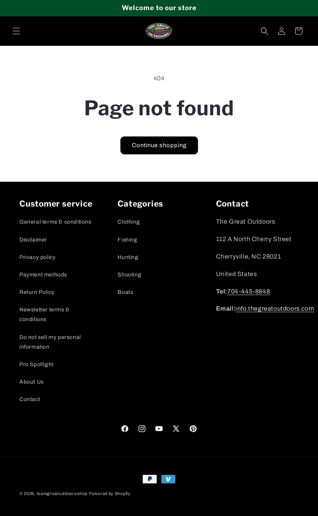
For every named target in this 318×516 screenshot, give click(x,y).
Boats (125, 292)
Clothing (129, 222)
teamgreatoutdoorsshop (62, 493)
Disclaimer (33, 240)
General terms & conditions (55, 222)
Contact (29, 399)
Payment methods (43, 275)
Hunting (128, 257)
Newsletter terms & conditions (44, 314)
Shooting (129, 275)
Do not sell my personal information (50, 342)
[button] (16, 31)
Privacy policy (37, 257)
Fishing (127, 240)
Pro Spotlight (36, 364)
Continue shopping (159, 145)
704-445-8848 (248, 291)
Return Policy (37, 292)
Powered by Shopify (110, 493)
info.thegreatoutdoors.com (274, 308)
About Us (31, 382)
